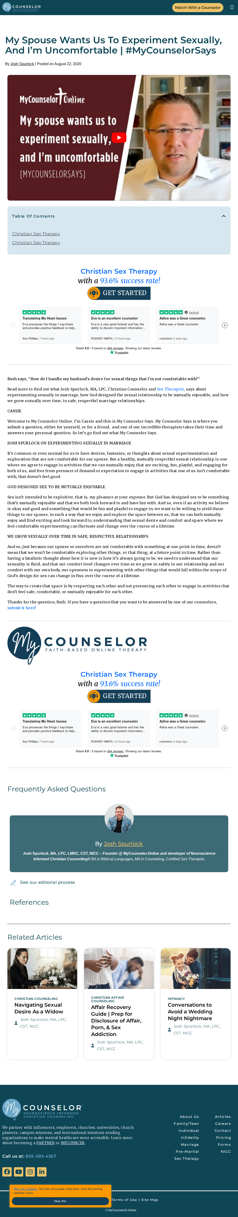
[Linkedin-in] (41, 1172)
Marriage (190, 1144)
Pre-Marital (187, 1151)
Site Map (150, 1200)
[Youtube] (18, 1172)
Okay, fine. (60, 1201)
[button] (232, 7)
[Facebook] (7, 1172)
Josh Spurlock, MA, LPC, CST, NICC (43, 1023)
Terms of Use (124, 1200)
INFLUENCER (73, 1143)
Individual (188, 1130)
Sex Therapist (170, 389)
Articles (223, 1116)
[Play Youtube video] (119, 138)
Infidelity (190, 1137)
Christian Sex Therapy (36, 233)
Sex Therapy (186, 1158)
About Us (189, 1116)
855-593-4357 (41, 1156)
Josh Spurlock (22, 64)
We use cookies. (26, 1189)
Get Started (124, 293)
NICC (226, 1151)
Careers (223, 1123)
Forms (224, 1144)
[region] (60, 1196)
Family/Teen (186, 1123)
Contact (223, 1130)
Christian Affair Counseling (107, 999)
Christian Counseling (36, 999)
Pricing (223, 1137)
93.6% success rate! (130, 280)
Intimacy (176, 999)
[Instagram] (30, 1172)
